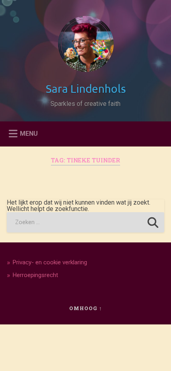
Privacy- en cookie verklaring (49, 262)
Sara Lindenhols (86, 88)
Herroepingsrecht (35, 275)
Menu (29, 133)
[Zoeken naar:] (85, 222)
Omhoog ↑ (85, 308)
